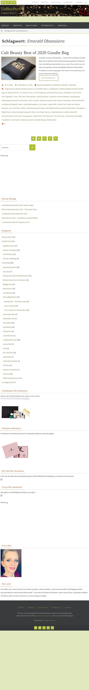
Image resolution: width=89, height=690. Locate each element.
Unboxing (79, 2)
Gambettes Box (9, 311)
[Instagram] (2, 2)
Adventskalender (9, 260)
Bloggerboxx (8, 277)
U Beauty (24, 114)
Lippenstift (52, 101)
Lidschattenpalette (30, 101)
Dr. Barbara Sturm (12, 91)
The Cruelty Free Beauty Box (15, 303)
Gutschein (53, 94)
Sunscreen (18, 110)
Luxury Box (7, 337)
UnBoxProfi (11, 9)
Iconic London (33, 97)
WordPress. (51, 613)
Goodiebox (7, 320)
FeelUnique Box (9, 307)
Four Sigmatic (7, 94)
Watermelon (52, 114)
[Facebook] (11, 2)
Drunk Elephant (40, 91)
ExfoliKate (68, 91)
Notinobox (7, 350)
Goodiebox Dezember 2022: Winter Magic (18, 198)
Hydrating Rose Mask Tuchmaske (14, 97)
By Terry (31, 88)
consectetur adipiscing (44, 609)
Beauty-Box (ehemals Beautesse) (15, 269)
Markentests (8, 247)
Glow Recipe (31, 94)
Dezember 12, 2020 (25, 84)
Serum (47, 107)
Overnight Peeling (52, 104)
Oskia (23, 104)
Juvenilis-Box (8, 328)
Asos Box (6, 264)
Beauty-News (55, 2)
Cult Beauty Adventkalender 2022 (14, 207)
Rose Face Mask (38, 107)
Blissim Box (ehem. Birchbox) (14, 273)
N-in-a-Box (9, 84)
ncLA (11, 104)
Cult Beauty (56, 84)
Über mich (44, 2)
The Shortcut (59, 110)
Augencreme (10, 88)
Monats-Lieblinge (9, 251)
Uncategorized (7, 375)
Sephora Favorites (10, 362)
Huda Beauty (75, 94)
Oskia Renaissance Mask (35, 104)
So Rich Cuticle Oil (70, 107)
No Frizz (17, 104)
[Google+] (8, 2)
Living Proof (61, 101)
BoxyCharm (7, 281)
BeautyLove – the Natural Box (15, 294)
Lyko (5, 341)
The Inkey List (48, 110)
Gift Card (21, 94)
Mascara (5, 104)
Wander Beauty (40, 114)
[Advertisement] (44, 166)
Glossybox (7, 316)
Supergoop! (27, 110)
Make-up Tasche (73, 101)
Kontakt (35, 2)
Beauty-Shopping (44, 84)
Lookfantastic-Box (10, 333)
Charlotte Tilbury (41, 88)
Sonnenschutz (7, 110)
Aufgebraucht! (8, 239)
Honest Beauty (63, 94)
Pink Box (6, 358)
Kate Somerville (78, 97)
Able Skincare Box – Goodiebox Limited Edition (20, 211)
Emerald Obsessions (55, 91)
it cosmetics (66, 97)
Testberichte (68, 2)
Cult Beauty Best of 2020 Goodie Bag (35, 52)
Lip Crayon (43, 101)
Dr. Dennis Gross (26, 91)
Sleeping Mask (56, 107)
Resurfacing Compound (22, 107)
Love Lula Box (9, 299)
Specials (64, 84)
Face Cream (76, 91)
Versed (30, 114)
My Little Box (8, 345)
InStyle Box (7, 324)
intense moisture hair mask (50, 97)
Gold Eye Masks (42, 94)
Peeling (63, 104)
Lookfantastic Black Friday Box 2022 (15, 215)
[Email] (14, 2)
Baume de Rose (21, 88)
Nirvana (44, 613)
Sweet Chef (37, 110)
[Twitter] (5, 2)
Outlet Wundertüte (10, 354)
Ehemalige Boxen (9, 290)
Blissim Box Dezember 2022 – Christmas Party (19, 202)
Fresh (15, 94)
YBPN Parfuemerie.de (11, 371)
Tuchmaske (15, 114)
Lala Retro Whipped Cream (12, 101)
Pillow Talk (71, 104)
